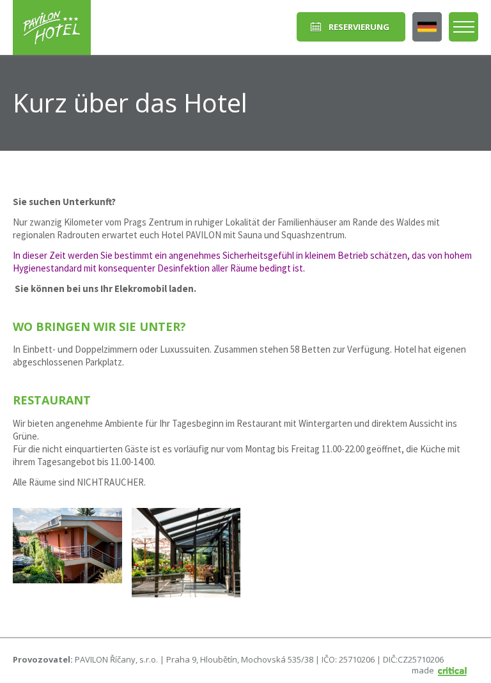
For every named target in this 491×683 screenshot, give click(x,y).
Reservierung (359, 27)
